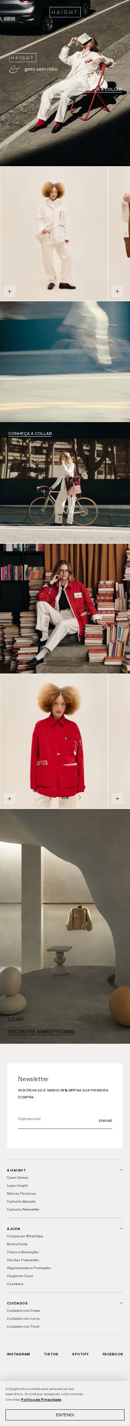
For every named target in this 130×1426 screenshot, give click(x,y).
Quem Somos (17, 1177)
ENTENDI (65, 1414)
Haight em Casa (20, 1276)
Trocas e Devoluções (23, 1252)
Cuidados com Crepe (23, 1310)
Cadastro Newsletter (23, 1209)
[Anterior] (50, 797)
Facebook (113, 1354)
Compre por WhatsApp (25, 1236)
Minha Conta (17, 1244)
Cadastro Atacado (21, 1201)
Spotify (80, 1354)
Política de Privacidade (41, 1399)
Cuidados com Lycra (23, 1318)
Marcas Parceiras (21, 1193)
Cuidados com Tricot (23, 1326)
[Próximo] (126, 233)
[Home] (65, 12)
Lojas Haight (17, 1185)
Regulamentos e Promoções (29, 1268)
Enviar (105, 1120)
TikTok (51, 1354)
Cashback (15, 1284)
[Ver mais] (65, 361)
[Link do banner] (65, 83)
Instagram (18, 1354)
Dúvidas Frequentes (23, 1260)
